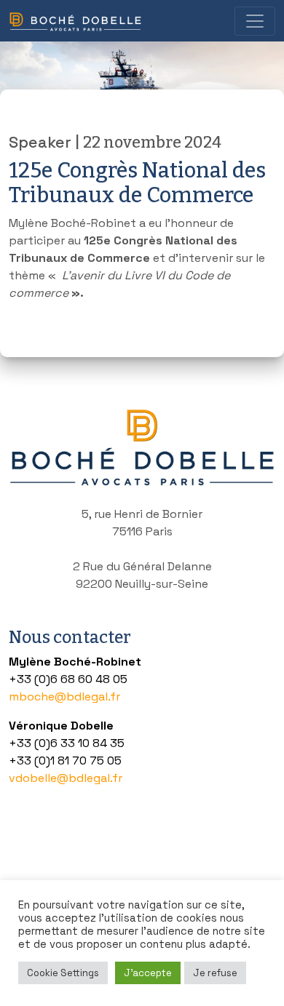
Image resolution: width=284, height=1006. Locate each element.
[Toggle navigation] (254, 21)
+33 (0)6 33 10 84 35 (67, 743)
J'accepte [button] (148, 973)
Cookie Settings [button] (63, 973)
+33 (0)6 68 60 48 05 (68, 679)
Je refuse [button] (215, 973)
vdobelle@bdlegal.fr (65, 778)
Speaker (40, 142)
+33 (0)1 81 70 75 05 (65, 760)
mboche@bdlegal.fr (64, 696)
